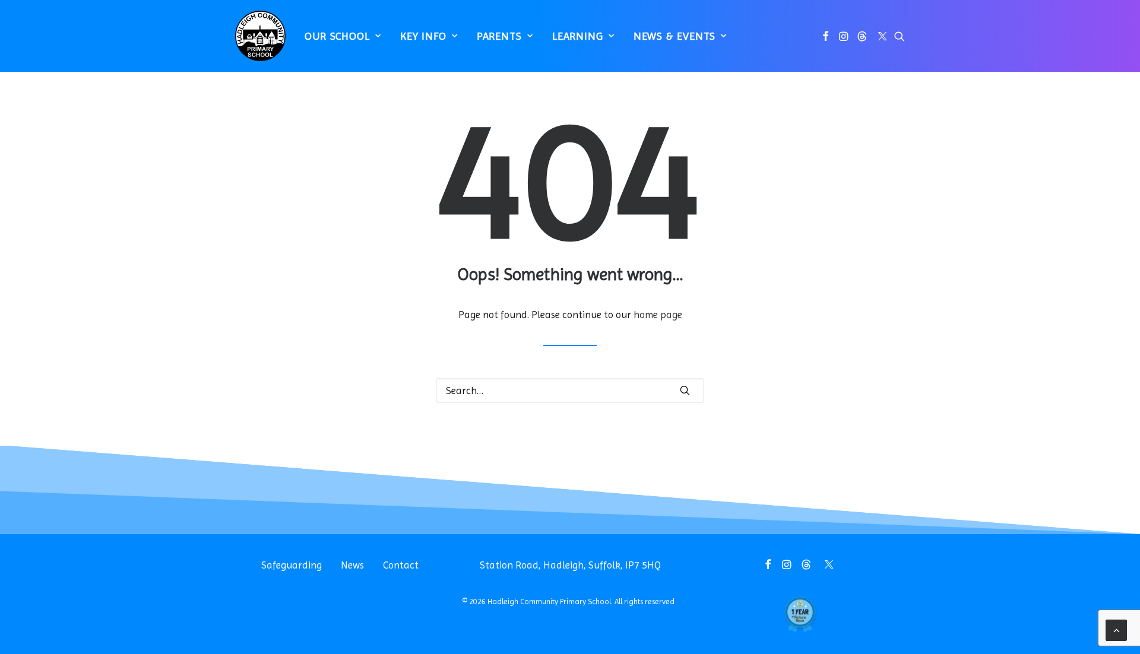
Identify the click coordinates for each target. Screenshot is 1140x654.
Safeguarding (291, 565)
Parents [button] (499, 36)
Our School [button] (337, 36)
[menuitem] (343, 36)
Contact (401, 565)
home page (658, 314)
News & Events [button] (675, 36)
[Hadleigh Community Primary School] (260, 36)
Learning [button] (577, 36)
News (352, 565)
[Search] (570, 390)
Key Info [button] (423, 36)
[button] (825, 36)
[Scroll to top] (1116, 629)
